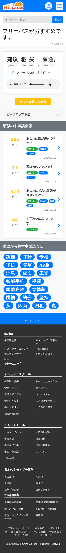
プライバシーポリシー (19, 528)
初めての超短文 (44, 353)
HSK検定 (9, 458)
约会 (27, 297)
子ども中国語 (11, 451)
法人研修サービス (45, 400)
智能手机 (15, 281)
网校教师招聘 (11, 413)
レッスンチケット (13, 432)
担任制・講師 (11, 381)
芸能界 (43, 149)
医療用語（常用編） (46, 508)
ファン (43, 173)
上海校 (8, 483)
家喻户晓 (15, 289)
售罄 (27, 265)
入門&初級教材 (44, 432)
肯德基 (39, 289)
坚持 (44, 297)
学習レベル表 (11, 400)
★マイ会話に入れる (33, 101)
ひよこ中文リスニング (16, 349)
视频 (36, 281)
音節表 (39, 515)
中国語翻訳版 (43, 445)
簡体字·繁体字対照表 (47, 502)
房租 (39, 305)
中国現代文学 (11, 445)
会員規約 (40, 528)
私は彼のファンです (39, 166)
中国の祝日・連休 (13, 508)
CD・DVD (41, 451)
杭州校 (39, 483)
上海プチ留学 (43, 489)
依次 (27, 273)
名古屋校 (9, 476)
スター (31, 153)
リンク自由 (40, 531)
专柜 (44, 257)
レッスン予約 (43, 394)
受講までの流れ (12, 394)
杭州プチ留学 (11, 489)
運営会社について (20, 531)
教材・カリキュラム (46, 381)
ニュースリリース (42, 535)
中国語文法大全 (12, 353)
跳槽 (10, 257)
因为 (22, 305)
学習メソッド (11, 387)
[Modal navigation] (59, 6)
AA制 (45, 265)
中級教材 (9, 438)
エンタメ (32, 149)
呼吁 (27, 257)
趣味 (30, 205)
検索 (58, 19)
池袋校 (39, 476)
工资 (44, 273)
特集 (6, 359)
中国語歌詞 (42, 349)
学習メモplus (11, 407)
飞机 (10, 265)
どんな (43, 201)
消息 (10, 273)
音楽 (52, 201)
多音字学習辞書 (12, 502)
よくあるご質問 (44, 407)
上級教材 (40, 438)
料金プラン (42, 387)
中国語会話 (10, 340)
